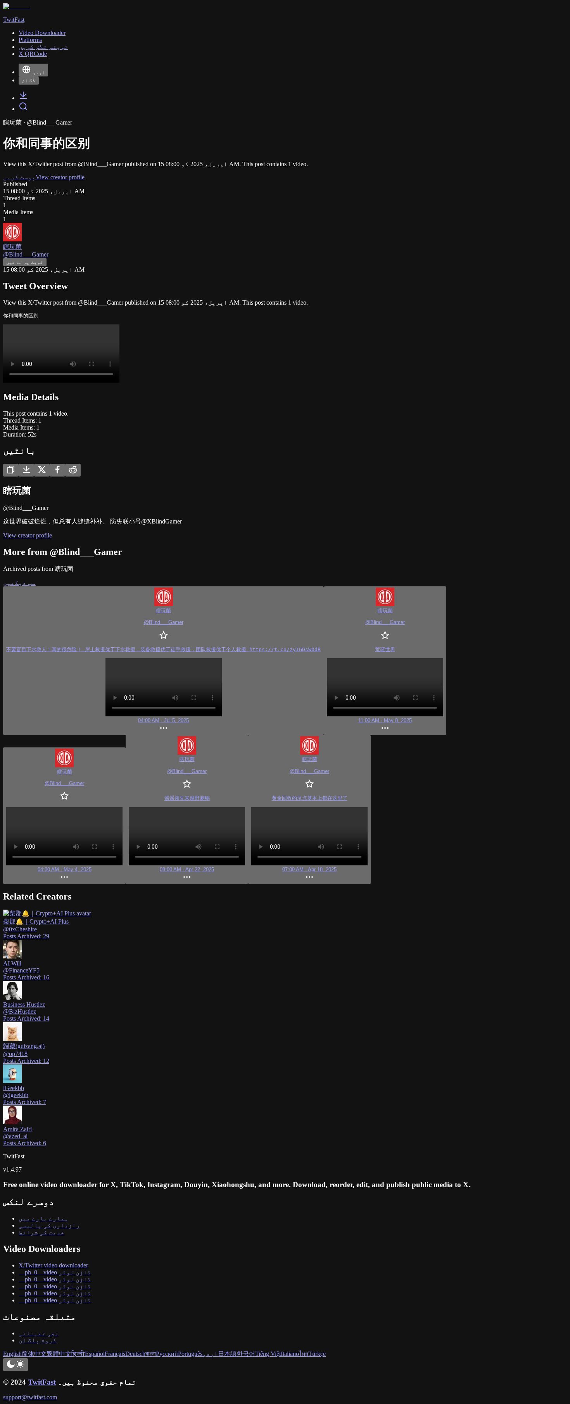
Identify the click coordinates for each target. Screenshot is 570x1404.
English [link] (12, 1353)
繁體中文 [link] (59, 1353)
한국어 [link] (246, 1353)
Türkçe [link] (317, 1353)
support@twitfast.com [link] (30, 1397)
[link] (23, 98)
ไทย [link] (303, 1353)
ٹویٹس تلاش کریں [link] (43, 46)
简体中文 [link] (34, 1353)
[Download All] (26, 470)
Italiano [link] (290, 1353)
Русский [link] (167, 1353)
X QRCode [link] (33, 53)
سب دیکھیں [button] (19, 582)
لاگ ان (29, 80)
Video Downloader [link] (42, 32)
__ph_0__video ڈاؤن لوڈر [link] (55, 1272)
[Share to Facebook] (57, 470)
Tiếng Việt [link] (268, 1353)
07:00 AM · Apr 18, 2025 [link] (309, 869)
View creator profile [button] (60, 177)
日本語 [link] (227, 1353)
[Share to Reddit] (73, 470)
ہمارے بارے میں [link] (43, 1218)
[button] (163, 660)
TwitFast (42, 1382)
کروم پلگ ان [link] (38, 1340)
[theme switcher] (15, 1364)
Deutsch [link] (135, 1353)
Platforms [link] (30, 39)
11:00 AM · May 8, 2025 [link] (385, 720)
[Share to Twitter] (42, 470)
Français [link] (115, 1353)
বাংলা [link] (150, 1353)
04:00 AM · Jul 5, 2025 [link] (163, 720)
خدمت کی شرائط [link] (41, 1232)
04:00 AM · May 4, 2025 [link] (65, 869)
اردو (39, 72)
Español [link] (95, 1353)
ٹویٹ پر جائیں (24, 262)
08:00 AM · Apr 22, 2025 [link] (187, 869)
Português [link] (190, 1353)
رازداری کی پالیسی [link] (49, 1225)
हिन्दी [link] (78, 1353)
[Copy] (11, 470)
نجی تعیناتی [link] (39, 1333)
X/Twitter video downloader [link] (53, 1265)
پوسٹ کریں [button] (19, 177)
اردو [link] (210, 1353)
